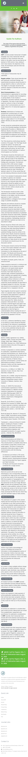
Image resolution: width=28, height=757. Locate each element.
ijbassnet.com (4, 728)
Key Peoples (3, 714)
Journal (2, 702)
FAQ (2, 716)
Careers (10, 686)
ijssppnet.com (4, 736)
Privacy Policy (4, 707)
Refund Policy (4, 712)
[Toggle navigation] (23, 3)
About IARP (3, 699)
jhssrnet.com (4, 733)
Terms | (3, 686)
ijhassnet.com (4, 731)
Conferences (3, 709)
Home (2, 697)
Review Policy (4, 704)
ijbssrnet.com (4, 726)
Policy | (6, 686)
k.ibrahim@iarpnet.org (7, 749)
